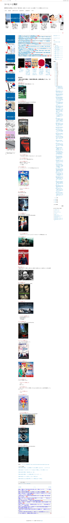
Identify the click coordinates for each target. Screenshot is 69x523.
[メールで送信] (20, 482)
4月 (56, 82)
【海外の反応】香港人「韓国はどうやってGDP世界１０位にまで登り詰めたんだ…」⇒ (59, 148)
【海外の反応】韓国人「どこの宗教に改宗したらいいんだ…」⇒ (29, 474)
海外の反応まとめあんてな (58, 218)
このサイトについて (15, 10)
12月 (56, 71)
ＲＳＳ (33, 10)
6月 (56, 79)
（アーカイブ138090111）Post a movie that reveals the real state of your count (35, 464)
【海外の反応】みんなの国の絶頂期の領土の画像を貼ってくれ (59, 186)
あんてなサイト (22, 10)
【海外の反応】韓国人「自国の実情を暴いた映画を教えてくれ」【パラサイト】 (59, 157)
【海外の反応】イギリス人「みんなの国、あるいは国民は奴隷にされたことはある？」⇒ (59, 174)
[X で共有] (22, 482)
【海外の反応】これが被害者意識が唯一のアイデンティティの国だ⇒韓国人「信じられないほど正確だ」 (59, 111)
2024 (55, 65)
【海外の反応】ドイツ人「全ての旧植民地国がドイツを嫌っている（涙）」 (59, 103)
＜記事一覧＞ (56, 45)
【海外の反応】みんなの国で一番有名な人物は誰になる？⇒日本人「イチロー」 (59, 124)
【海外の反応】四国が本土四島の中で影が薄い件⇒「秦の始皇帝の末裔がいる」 (59, 182)
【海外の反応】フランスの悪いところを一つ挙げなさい (28, 476)
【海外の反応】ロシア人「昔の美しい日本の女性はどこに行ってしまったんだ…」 (59, 161)
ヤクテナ (55, 213)
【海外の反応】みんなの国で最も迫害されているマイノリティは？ (59, 92)
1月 (56, 197)
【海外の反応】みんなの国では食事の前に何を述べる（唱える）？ (59, 106)
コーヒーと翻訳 (10, 4)
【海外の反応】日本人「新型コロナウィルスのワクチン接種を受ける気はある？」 (59, 189)
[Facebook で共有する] (23, 482)
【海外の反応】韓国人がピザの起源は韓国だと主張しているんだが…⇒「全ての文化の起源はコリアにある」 (59, 99)
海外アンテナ (56, 214)
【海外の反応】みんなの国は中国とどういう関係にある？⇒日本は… (30, 478)
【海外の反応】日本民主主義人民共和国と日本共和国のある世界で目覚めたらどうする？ (59, 170)
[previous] (6, 23)
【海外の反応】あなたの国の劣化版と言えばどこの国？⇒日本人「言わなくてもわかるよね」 (59, 178)
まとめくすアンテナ (57, 212)
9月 (56, 75)
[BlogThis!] (21, 482)
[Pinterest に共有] (24, 482)
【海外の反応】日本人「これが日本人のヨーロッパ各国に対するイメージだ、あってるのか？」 (59, 88)
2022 (55, 68)
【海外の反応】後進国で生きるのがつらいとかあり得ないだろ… (59, 134)
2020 (55, 199)
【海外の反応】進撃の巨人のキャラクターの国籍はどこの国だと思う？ (59, 137)
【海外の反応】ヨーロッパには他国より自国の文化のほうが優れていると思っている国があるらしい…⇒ (59, 120)
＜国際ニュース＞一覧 (57, 59)
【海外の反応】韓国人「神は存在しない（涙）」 (27, 472)
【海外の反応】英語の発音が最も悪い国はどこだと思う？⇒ (59, 95)
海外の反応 (28, 483)
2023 (55, 67)
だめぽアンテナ (56, 209)
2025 (55, 64)
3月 (56, 83)
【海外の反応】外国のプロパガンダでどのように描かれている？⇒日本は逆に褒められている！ (59, 194)
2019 (55, 200)
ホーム (6, 10)
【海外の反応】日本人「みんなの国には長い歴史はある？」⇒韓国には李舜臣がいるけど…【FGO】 (59, 166)
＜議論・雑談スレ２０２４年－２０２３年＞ (58, 49)
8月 (56, 76)
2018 (55, 202)
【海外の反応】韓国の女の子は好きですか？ (59, 128)
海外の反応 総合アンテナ (58, 215)
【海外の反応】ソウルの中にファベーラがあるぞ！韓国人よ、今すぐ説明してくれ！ (33, 469)
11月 (56, 72)
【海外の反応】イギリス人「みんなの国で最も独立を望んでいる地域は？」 (59, 145)
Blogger (41, 520)
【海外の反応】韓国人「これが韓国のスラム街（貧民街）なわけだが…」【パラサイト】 (34, 467)
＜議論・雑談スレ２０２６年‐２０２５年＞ (58, 47)
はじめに (9, 10)
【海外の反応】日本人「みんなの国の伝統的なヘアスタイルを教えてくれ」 (59, 130)
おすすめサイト (28, 10)
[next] (62, 23)
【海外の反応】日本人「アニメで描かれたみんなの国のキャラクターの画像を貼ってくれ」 (59, 115)
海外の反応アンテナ (57, 35)
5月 (56, 80)
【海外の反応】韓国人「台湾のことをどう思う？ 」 (59, 141)
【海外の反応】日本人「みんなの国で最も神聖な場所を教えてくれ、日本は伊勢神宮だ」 (59, 153)
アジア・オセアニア (24, 483)
